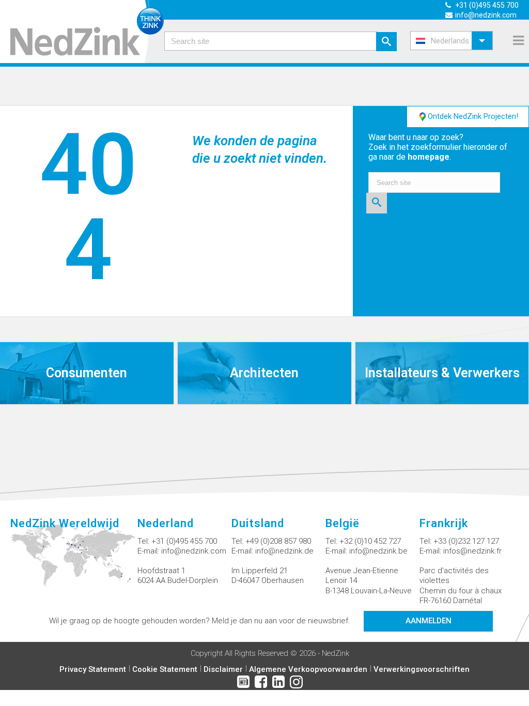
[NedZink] (82, 31)
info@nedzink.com (193, 551)
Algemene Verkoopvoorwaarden (308, 669)
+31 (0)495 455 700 (184, 541)
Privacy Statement (92, 669)
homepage (428, 157)
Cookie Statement (164, 669)
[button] (451, 40)
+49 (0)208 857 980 (278, 541)
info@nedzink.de (284, 551)
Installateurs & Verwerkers (442, 372)
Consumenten (86, 372)
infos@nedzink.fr (472, 551)
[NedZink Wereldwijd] (73, 561)
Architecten (264, 372)
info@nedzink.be (378, 551)
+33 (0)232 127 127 (466, 541)
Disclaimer (223, 669)
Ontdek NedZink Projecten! (473, 116)
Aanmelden (429, 620)
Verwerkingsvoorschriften (422, 669)
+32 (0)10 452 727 (370, 541)
